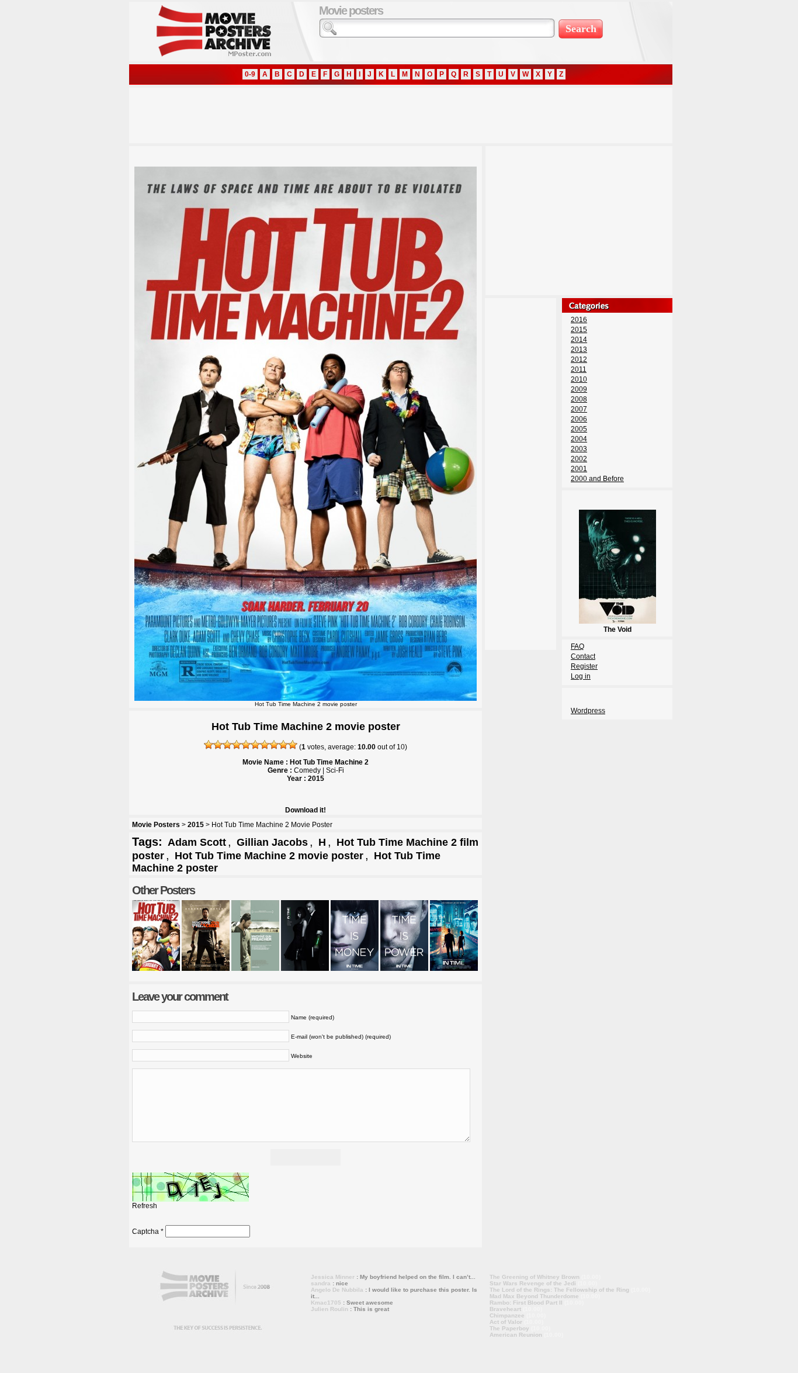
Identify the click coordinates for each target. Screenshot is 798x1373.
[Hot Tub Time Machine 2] (156, 968)
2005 (579, 429)
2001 (579, 469)
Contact (583, 656)
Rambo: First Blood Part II (526, 1302)
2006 (579, 419)
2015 (196, 825)
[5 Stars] (246, 744)
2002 (579, 459)
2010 (579, 379)
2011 (579, 369)
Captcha (145, 1231)
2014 (579, 340)
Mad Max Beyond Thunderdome (534, 1296)
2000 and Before (597, 479)
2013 (579, 349)
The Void (617, 629)
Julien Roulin (329, 1309)
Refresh (144, 1206)
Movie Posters (156, 825)
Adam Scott (197, 842)
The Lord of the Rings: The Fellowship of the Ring (559, 1289)
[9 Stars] (283, 744)
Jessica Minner (333, 1277)
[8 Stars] (274, 744)
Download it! (305, 810)
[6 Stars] (255, 744)
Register (584, 666)
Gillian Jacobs (272, 842)
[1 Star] (208, 744)
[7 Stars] (264, 744)
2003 (579, 449)
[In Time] (305, 968)
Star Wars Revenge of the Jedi (533, 1283)
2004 (579, 439)
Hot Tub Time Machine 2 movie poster (269, 856)
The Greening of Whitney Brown (535, 1277)
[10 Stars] (292, 744)
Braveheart (505, 1309)
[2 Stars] (218, 744)
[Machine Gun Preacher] (206, 968)
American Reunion (516, 1335)
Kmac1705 (326, 1302)
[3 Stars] (227, 744)
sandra (321, 1283)
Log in (581, 676)
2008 (579, 399)
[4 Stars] (236, 744)
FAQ (577, 646)
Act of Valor (506, 1322)
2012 (579, 359)
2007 (579, 409)
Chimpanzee (507, 1315)
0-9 (250, 74)
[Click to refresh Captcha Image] (190, 1187)
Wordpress (588, 711)
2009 (579, 389)
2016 (579, 320)
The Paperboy (509, 1328)
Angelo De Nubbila (337, 1289)
